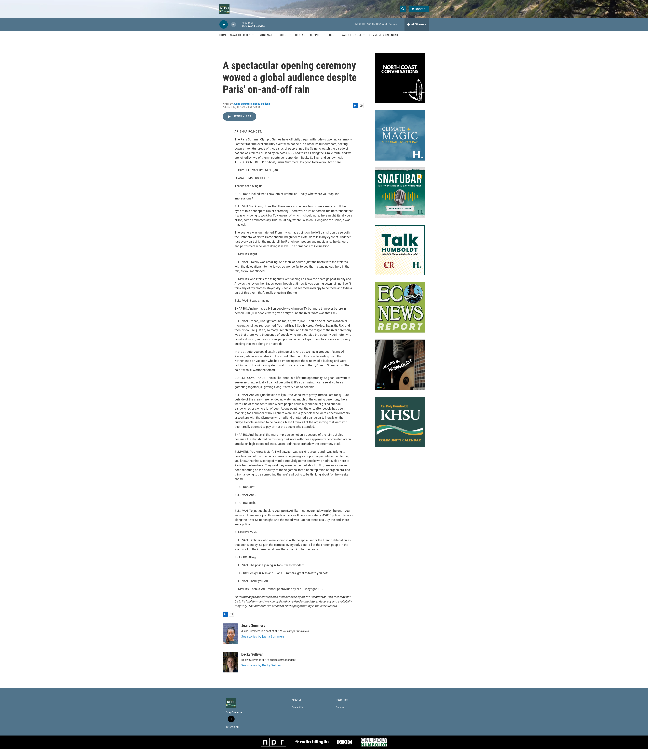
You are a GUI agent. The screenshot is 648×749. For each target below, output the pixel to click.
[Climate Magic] (400, 135)
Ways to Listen (240, 35)
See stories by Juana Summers (263, 636)
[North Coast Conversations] (400, 78)
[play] (223, 24)
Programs (265, 35)
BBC (331, 35)
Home (223, 35)
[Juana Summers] (230, 633)
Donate (420, 9)
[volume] (234, 24)
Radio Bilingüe (352, 35)
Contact (301, 35)
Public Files (342, 700)
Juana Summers (242, 103)
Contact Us (297, 707)
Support (316, 35)
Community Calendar (383, 35)
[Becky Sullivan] (230, 662)
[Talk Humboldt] (400, 250)
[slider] (239, 24)
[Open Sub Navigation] (253, 35)
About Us (296, 700)
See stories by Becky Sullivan (261, 665)
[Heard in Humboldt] (400, 365)
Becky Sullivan (261, 103)
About (283, 35)
